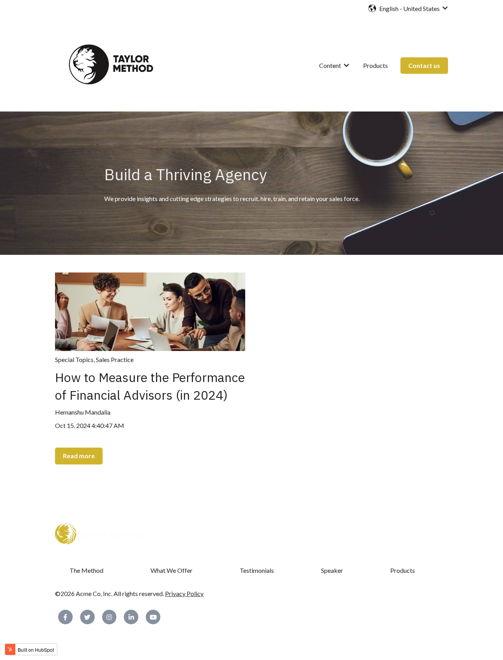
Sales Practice (115, 359)
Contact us (424, 65)
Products (375, 65)
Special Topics (74, 359)
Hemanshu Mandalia (82, 412)
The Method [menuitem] (86, 570)
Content (330, 65)
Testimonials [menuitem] (257, 570)
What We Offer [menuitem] (172, 570)
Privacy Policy (184, 593)
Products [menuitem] (402, 570)
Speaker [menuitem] (332, 570)
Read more (79, 455)
